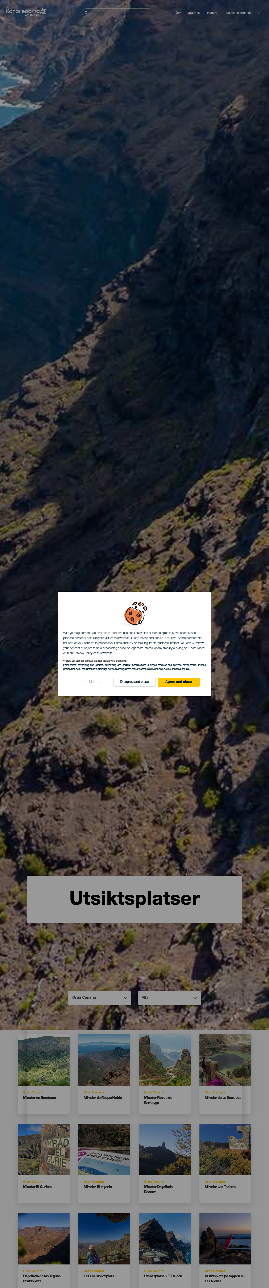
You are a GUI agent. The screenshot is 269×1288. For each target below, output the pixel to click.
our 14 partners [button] (113, 633)
